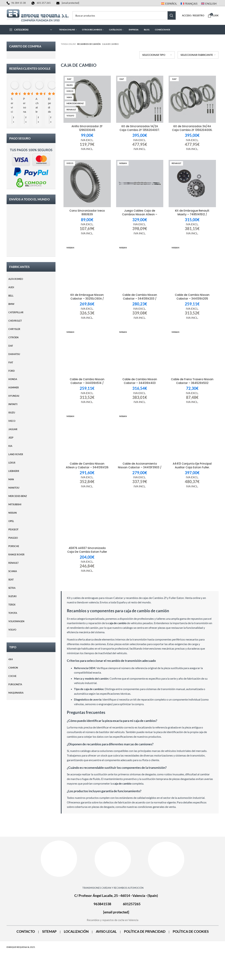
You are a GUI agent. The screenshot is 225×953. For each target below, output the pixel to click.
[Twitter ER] (166, 859)
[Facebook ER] (59, 859)
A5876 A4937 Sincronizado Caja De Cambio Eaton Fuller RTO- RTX (87, 551)
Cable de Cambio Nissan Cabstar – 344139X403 (139, 381)
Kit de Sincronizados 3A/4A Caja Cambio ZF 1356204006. (192, 128)
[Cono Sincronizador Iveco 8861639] (87, 183)
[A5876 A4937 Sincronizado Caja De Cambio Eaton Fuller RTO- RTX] (87, 521)
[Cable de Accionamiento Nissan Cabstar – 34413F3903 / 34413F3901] (139, 436)
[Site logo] (38, 15)
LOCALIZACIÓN (76, 931)
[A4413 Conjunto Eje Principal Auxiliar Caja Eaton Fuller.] (192, 436)
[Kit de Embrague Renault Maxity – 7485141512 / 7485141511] (192, 183)
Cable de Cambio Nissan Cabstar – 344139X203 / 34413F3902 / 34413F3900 (139, 298)
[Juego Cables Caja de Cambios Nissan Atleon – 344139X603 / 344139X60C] (139, 183)
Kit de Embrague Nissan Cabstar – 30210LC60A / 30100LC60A (87, 298)
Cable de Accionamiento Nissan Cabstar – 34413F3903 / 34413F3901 (140, 467)
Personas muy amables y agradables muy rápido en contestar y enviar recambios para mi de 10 (24, 105)
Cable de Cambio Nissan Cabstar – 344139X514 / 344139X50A (87, 383)
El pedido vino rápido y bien (49, 105)
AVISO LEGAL (106, 931)
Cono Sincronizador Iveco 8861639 (87, 212)
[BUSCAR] (172, 15)
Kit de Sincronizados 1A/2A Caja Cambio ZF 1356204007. (140, 128)
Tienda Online (68, 44)
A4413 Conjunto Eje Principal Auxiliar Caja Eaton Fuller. (192, 465)
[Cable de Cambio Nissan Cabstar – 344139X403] (139, 352)
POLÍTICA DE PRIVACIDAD (144, 931)
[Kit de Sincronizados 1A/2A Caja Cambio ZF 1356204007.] (139, 99)
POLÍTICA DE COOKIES (191, 931)
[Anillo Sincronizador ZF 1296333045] (87, 99)
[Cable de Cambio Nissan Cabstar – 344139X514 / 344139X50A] (87, 352)
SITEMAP (49, 931)
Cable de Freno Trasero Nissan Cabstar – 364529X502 (192, 381)
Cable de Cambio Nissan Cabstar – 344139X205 (192, 296)
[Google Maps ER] (112, 859)
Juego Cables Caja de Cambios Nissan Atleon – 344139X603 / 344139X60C (139, 214)
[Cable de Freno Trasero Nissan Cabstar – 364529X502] (192, 352)
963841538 (102, 904)
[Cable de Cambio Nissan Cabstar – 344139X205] (192, 268)
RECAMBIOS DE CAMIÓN (89, 44)
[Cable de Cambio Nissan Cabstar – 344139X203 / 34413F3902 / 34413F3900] (139, 268)
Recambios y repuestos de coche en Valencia (112, 920)
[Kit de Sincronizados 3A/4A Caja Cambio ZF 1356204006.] (192, 99)
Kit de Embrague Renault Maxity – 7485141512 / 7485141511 (192, 214)
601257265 (132, 904)
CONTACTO (26, 931)
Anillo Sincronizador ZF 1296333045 (87, 128)
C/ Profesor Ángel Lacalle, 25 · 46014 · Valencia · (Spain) (116, 896)
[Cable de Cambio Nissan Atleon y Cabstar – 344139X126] (87, 436)
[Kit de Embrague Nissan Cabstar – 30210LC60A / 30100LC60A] (87, 268)
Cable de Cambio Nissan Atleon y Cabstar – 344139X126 (87, 465)
